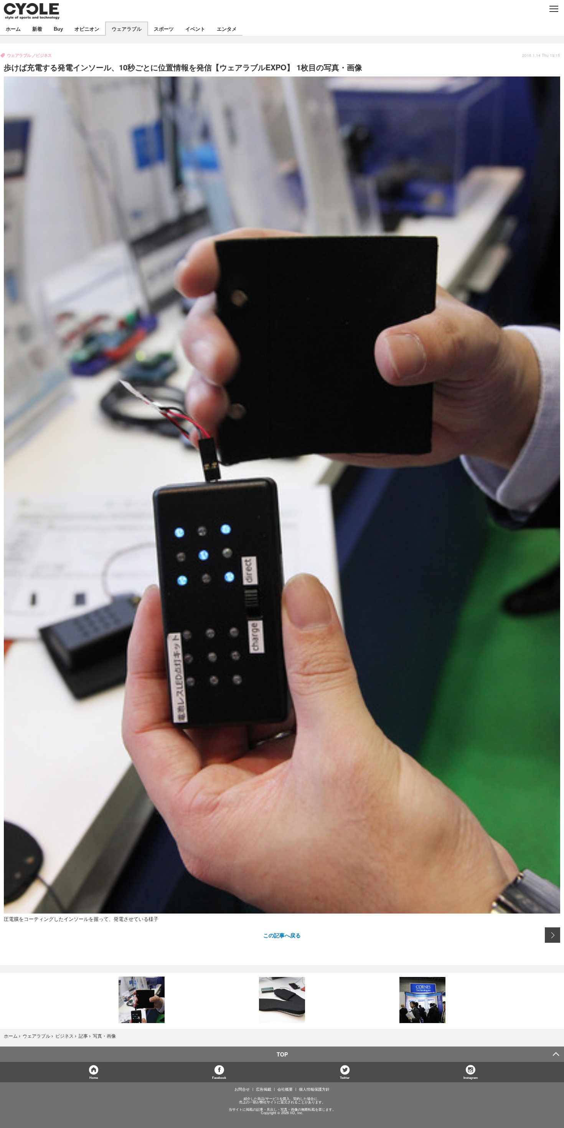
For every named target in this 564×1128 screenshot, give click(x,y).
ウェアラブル (127, 28)
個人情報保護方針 (314, 1089)
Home (93, 1077)
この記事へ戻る (282, 935)
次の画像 (552, 935)
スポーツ (164, 28)
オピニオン (86, 28)
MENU (553, 9)
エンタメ (227, 28)
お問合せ (242, 1089)
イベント (195, 28)
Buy (58, 28)
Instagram (470, 1077)
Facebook (219, 1077)
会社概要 (285, 1089)
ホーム (13, 28)
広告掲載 (263, 1089)
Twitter (345, 1077)
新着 (37, 28)
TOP (282, 1054)
